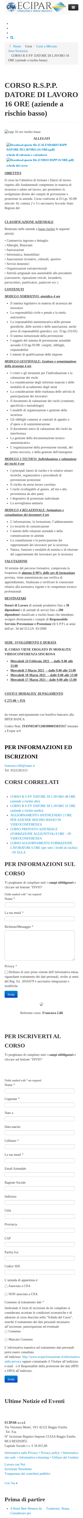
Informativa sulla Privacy (21, 1453)
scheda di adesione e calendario (26, 155)
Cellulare (12, 1141)
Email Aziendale (15, 1168)
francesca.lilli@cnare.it (20, 765)
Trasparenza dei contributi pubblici (27, 1473)
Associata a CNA (19, 1286)
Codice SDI (12, 1266)
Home (17, 46)
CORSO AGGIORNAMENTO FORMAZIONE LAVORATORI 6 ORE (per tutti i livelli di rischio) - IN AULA (43, 847)
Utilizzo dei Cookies (65, 1457)
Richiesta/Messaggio (19, 927)
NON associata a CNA (23, 1294)
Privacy (11, 966)
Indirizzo (10, 1196)
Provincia (11, 1224)
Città (8, 1210)
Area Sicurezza (18, 51)
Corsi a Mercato (46, 46)
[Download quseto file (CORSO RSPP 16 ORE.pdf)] (40, 160)
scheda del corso (17, 165)
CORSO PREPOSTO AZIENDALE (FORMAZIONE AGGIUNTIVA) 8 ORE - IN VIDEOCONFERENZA (40, 833)
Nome (10, 899)
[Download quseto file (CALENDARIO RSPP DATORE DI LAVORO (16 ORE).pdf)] (41, 150)
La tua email (14, 913)
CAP (8, 1238)
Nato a (9, 1113)
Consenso (14, 1331)
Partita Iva (11, 1252)
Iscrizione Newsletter (18, 1469)
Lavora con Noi (15, 1464)
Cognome (12, 1099)
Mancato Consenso (20, 1339)
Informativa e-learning (34, 1457)
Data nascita (12, 1127)
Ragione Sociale (15, 1182)
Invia (11, 994)
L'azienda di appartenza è (21, 1280)
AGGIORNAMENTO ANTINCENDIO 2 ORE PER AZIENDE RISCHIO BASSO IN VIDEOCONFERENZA (41, 819)
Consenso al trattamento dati (24, 1302)
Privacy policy (50, 1453)
